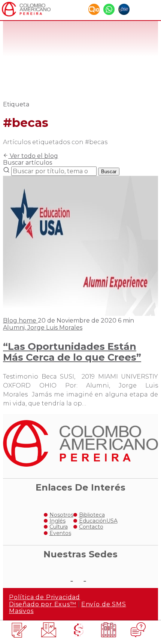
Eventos (60, 533)
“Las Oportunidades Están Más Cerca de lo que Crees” (72, 351)
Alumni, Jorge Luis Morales (42, 327)
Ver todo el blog (33, 155)
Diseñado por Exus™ (42, 604)
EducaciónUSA (98, 520)
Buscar (108, 171)
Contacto (91, 526)
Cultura (58, 526)
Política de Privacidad (44, 597)
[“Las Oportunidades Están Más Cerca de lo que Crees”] (80, 313)
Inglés (57, 520)
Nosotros (61, 514)
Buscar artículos (27, 162)
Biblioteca (92, 514)
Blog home (20, 320)
